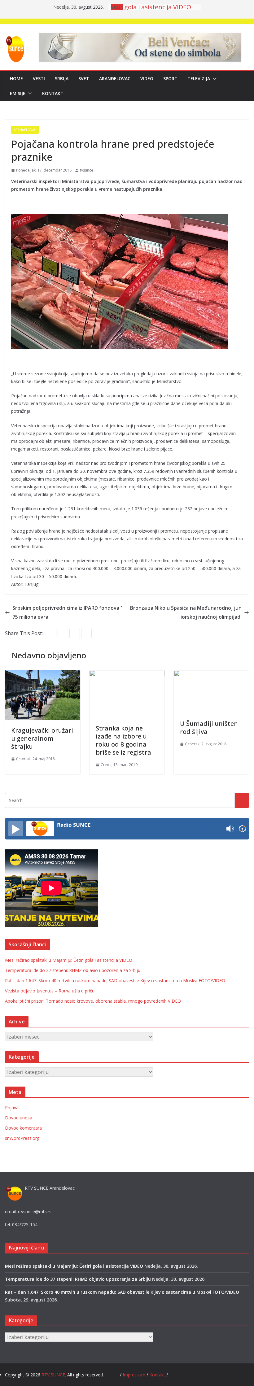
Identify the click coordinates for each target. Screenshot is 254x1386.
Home (16, 78)
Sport (170, 78)
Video (146, 78)
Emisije (17, 93)
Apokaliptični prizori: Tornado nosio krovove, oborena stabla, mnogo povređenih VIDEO (93, 1001)
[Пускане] (15, 828)
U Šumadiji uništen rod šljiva (209, 727)
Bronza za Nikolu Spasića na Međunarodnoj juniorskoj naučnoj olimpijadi (186, 612)
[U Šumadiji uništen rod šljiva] (211, 674)
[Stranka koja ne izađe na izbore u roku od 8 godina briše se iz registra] (127, 674)
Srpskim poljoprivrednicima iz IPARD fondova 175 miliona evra (67, 612)
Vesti (39, 78)
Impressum (135, 1375)
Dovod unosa (18, 1118)
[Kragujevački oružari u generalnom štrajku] (42, 674)
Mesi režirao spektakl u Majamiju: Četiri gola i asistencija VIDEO (68, 960)
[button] (213, 78)
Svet (83, 78)
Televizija (198, 78)
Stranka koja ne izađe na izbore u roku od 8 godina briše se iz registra (123, 740)
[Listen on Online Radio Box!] (242, 829)
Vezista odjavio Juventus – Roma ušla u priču (49, 991)
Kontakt (53, 93)
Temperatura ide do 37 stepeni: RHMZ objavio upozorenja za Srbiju (72, 970)
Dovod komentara (23, 1128)
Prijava (12, 1107)
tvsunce (86, 170)
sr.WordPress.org (22, 1138)
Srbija (61, 78)
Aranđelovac (114, 78)
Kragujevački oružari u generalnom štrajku (42, 738)
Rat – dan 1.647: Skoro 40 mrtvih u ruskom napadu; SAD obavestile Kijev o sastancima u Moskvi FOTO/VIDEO (115, 980)
